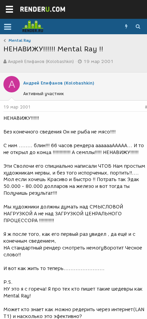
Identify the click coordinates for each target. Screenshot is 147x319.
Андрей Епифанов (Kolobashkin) (41, 61)
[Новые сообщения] (126, 27)
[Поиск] (138, 27)
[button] (7, 27)
